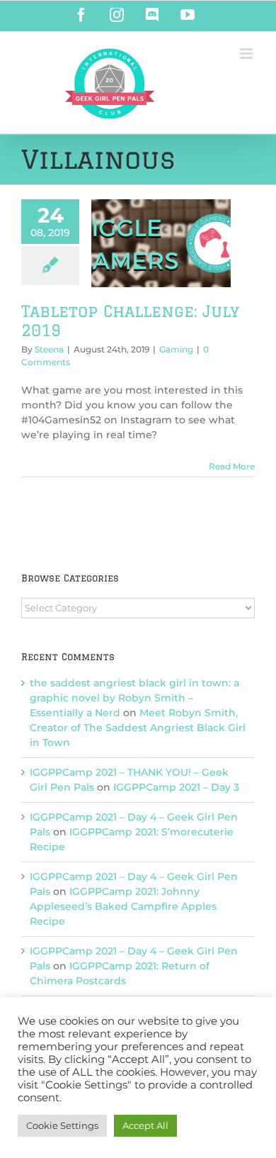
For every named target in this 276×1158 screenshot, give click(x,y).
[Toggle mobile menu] (247, 53)
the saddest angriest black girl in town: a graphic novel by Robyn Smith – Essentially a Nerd (134, 698)
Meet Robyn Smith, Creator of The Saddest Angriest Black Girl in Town (138, 727)
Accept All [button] (145, 1125)
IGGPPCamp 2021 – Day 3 (176, 787)
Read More (232, 466)
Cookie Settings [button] (62, 1125)
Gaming (176, 349)
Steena (49, 349)
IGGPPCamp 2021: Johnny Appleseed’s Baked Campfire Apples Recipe (123, 906)
